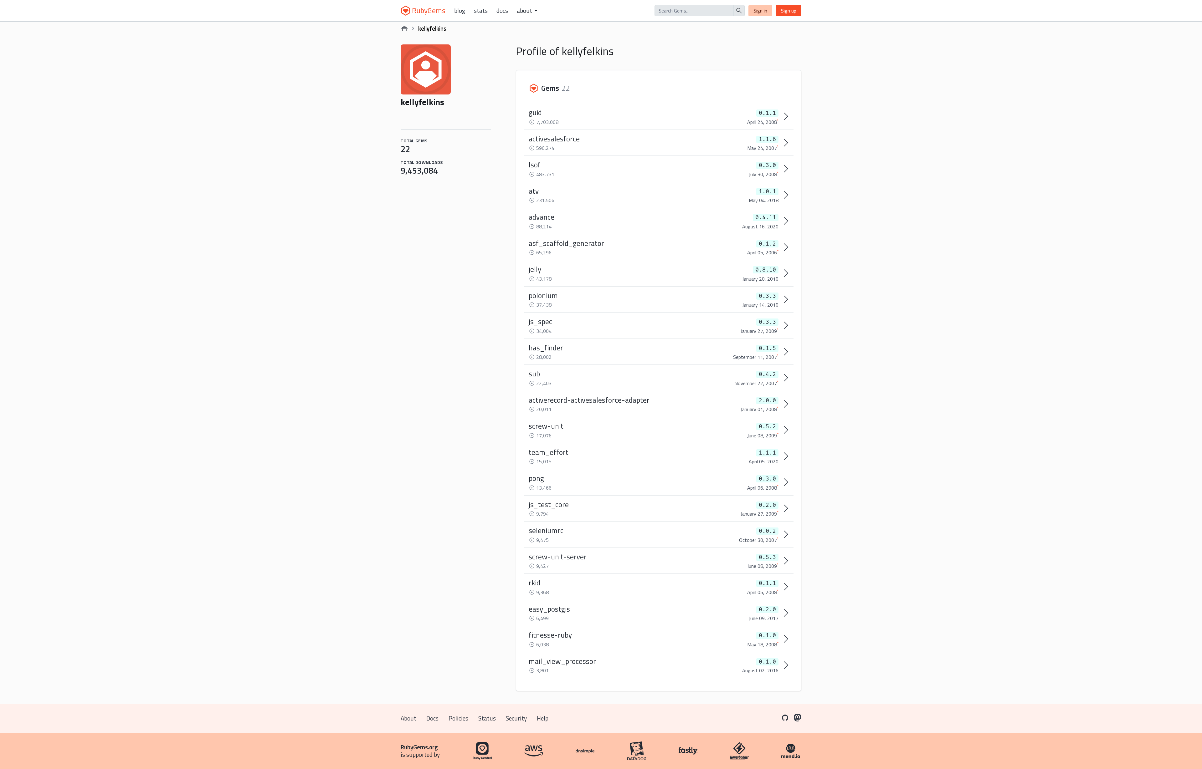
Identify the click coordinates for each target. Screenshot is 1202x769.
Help (542, 718)
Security (516, 718)
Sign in (760, 10)
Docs (502, 10)
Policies (458, 718)
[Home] (404, 28)
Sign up (788, 10)
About (408, 718)
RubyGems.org (419, 746)
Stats (481, 10)
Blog (459, 10)
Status (487, 718)
